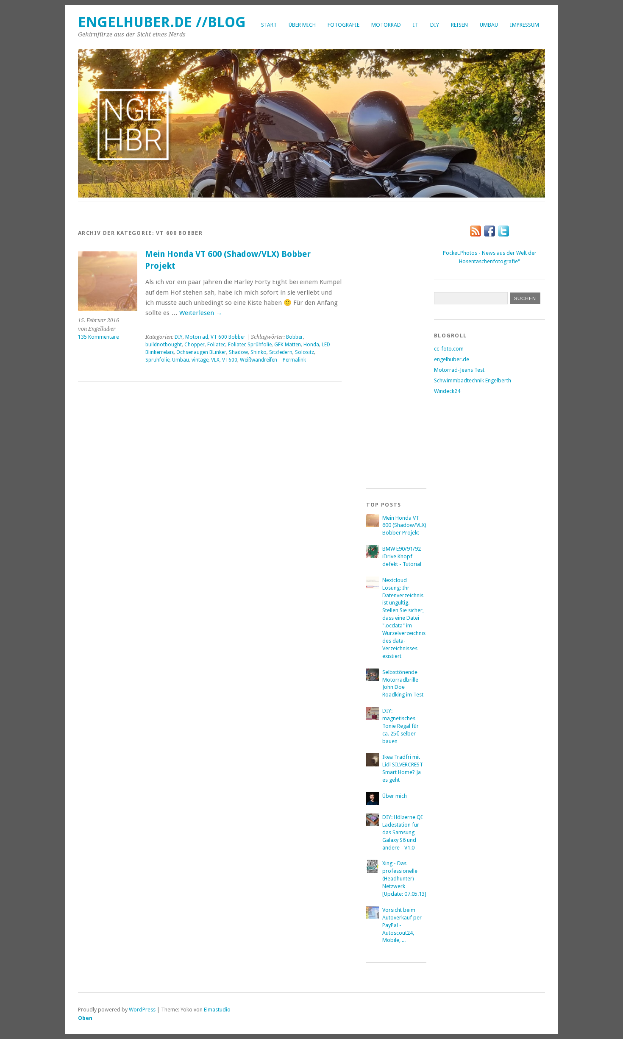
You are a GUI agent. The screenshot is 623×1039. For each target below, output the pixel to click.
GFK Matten (287, 345)
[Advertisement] (400, 345)
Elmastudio (217, 1009)
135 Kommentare (98, 337)
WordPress (142, 1009)
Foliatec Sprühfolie (250, 345)
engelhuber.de (451, 359)
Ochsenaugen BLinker (201, 352)
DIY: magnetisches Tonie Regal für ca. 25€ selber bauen (400, 726)
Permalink (294, 360)
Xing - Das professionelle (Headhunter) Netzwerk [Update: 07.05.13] (404, 878)
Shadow (238, 352)
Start (269, 25)
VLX (215, 360)
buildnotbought (163, 345)
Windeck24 (447, 391)
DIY (434, 25)
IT (415, 25)
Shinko (258, 352)
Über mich (302, 25)
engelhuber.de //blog (162, 22)
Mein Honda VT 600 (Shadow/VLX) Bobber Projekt (404, 525)
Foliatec (216, 345)
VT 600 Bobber (228, 337)
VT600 (229, 360)
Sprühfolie (157, 360)
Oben (85, 1018)
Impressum (524, 25)
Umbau (489, 25)
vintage (200, 360)
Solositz (304, 352)
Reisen (459, 25)
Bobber (294, 337)
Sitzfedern (280, 352)
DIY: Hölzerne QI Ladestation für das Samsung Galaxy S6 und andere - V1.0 (402, 832)
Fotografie (343, 25)
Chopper (194, 345)
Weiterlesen (200, 313)
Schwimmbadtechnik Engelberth (472, 380)
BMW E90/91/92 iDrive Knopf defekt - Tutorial (401, 556)
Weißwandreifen (258, 360)
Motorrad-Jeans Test (459, 370)
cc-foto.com (449, 348)
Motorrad (386, 25)
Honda (311, 345)
